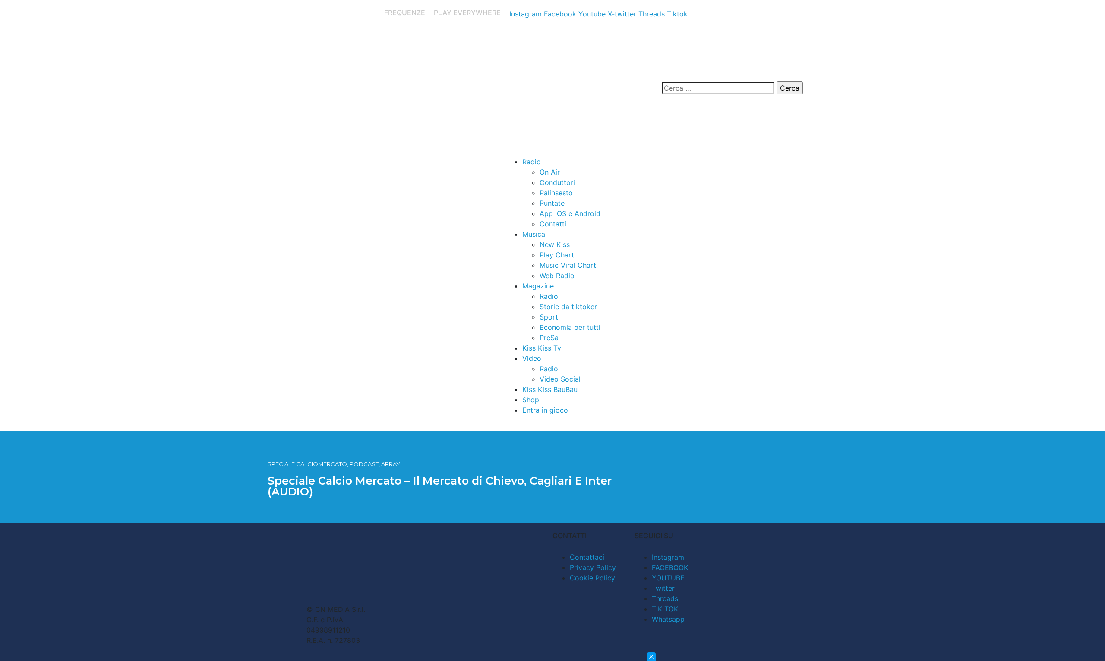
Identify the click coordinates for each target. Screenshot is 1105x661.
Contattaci (587, 557)
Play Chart (557, 255)
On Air (550, 172)
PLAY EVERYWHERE (467, 12)
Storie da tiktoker (568, 306)
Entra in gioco (545, 410)
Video (531, 358)
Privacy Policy (593, 567)
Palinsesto (556, 192)
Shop (530, 399)
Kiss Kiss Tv (541, 348)
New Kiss (555, 244)
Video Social (560, 379)
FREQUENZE (404, 12)
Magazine (538, 286)
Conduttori (557, 182)
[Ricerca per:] (718, 88)
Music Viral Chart (568, 265)
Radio (531, 161)
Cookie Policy (592, 577)
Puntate (552, 203)
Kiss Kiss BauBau (550, 389)
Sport (549, 317)
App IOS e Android (570, 213)
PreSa (549, 337)
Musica (533, 234)
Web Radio (557, 275)
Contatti (553, 223)
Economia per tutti (570, 327)
